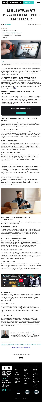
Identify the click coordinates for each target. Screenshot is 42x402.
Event (25, 375)
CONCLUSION (4, 37)
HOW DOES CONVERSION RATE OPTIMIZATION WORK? (11, 34)
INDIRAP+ (17, 384)
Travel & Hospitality (35, 386)
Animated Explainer (25, 370)
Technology (35, 384)
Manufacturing (35, 378)
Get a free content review (21, 112)
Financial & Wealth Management (35, 372)
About (16, 370)
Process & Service (27, 378)
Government (35, 374)
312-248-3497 (5, 380)
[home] (4, 2)
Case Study (26, 373)
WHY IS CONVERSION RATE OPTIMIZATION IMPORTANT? (12, 32)
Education (35, 369)
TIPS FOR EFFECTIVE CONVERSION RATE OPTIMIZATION (11, 35)
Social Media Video (11, 344)
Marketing (26, 377)
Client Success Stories (17, 382)
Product (25, 380)
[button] (38, 2)
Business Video (33, 344)
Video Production (4, 344)
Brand (25, 372)
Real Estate (17, 374)
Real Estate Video (27, 344)
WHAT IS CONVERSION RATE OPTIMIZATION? (10, 30)
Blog (8, 7)
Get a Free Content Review (5, 345)
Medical (34, 379)
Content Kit (39, 344)
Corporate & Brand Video (19, 344)
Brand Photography (17, 376)
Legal (34, 376)
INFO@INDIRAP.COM (6, 382)
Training (25, 383)
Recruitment (26, 381)
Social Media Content (17, 379)
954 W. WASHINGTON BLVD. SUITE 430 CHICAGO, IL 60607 (6, 386)
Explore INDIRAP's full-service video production (21, 347)
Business (16, 372)
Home (6, 7)
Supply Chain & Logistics (36, 382)
